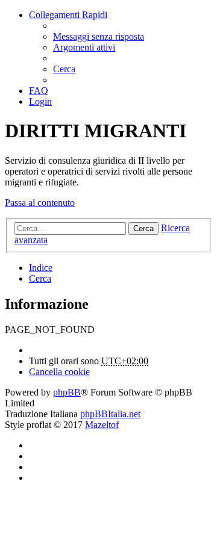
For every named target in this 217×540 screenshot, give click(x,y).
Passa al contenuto (40, 202)
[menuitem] (98, 36)
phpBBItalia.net (110, 414)
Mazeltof (102, 425)
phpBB (67, 392)
